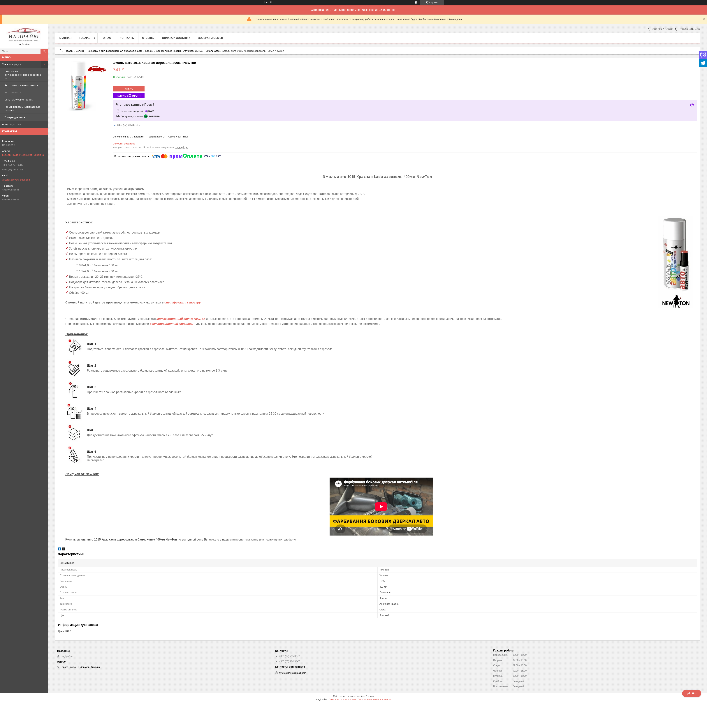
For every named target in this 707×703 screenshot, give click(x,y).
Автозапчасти (13, 92)
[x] (63, 549)
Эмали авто (212, 50)
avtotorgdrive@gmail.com (16, 179)
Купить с (122, 95)
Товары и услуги (11, 64)
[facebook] (59, 549)
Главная (65, 37)
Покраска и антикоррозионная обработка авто (23, 75)
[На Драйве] (24, 35)
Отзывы (148, 37)
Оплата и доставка (176, 37)
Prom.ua (369, 696)
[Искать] (44, 51)
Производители (11, 124)
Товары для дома (15, 117)
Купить (129, 88)
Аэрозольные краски (168, 50)
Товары (84, 37)
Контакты (127, 37)
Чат (694, 693)
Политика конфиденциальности (374, 699)
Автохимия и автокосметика (21, 85)
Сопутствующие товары (19, 99)
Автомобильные (193, 50)
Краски (149, 50)
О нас (107, 37)
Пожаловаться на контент (342, 699)
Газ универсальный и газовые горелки (22, 108)
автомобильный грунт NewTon (181, 318)
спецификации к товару (182, 302)
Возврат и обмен (210, 37)
